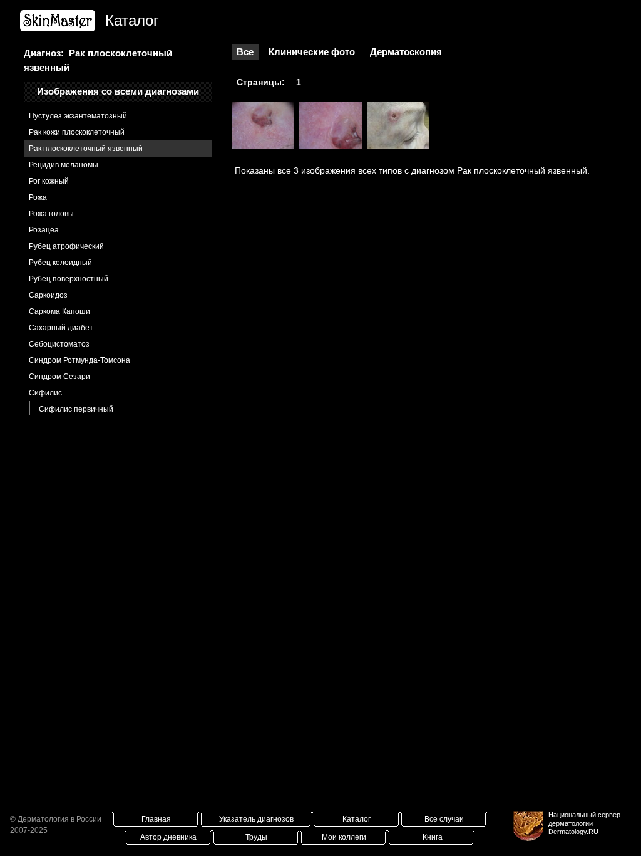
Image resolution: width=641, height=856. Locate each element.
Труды (256, 837)
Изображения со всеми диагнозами (118, 91)
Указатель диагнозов (256, 819)
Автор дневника (168, 837)
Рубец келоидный (60, 262)
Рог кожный (49, 181)
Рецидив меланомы (63, 164)
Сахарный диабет (61, 327)
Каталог (356, 819)
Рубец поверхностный (68, 278)
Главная (156, 819)
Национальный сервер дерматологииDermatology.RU (584, 823)
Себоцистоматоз (59, 344)
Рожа (38, 197)
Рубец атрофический (66, 246)
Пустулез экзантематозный (78, 116)
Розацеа (44, 230)
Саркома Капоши (59, 311)
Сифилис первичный (76, 409)
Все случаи (444, 819)
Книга (433, 837)
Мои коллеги (344, 837)
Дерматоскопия (406, 51)
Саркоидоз (48, 295)
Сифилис (45, 393)
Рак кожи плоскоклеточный (77, 132)
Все (245, 51)
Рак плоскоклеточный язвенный (86, 148)
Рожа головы (51, 213)
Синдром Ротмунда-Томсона (79, 360)
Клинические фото (312, 51)
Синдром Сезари (59, 376)
